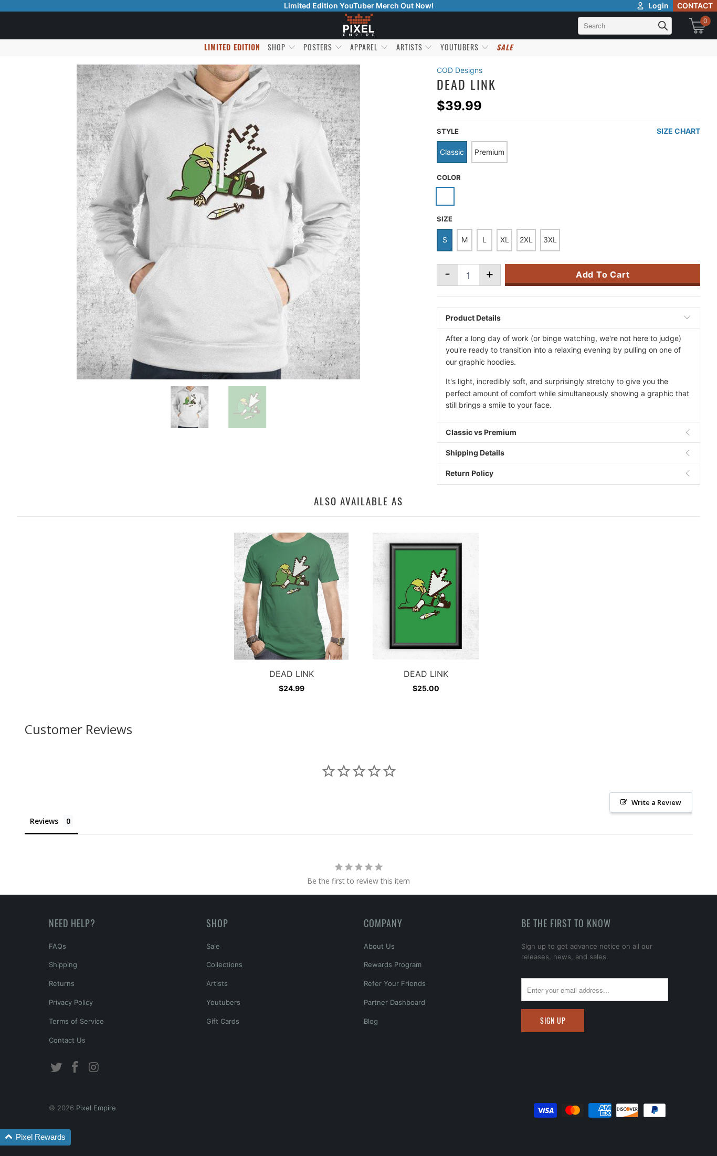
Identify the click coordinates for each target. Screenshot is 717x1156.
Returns (62, 983)
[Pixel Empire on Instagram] (94, 1067)
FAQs (57, 946)
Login (658, 5)
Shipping (63, 964)
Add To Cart (603, 274)
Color (449, 177)
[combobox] (625, 26)
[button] (35, 1137)
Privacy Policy (71, 1002)
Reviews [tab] (44, 821)
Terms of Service (76, 1021)
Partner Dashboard (394, 1002)
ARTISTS (410, 46)
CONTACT (695, 5)
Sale (213, 946)
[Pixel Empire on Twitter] (57, 1067)
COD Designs (459, 70)
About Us (379, 946)
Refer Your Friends (395, 983)
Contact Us (67, 1040)
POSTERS (318, 46)
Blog (371, 1021)
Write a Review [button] (656, 802)
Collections (224, 964)
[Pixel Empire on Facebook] (75, 1067)
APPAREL (365, 46)
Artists (217, 983)
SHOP (278, 46)
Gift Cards (222, 1021)
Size (444, 219)
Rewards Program (392, 964)
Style (448, 131)
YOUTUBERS (460, 46)
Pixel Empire (96, 1108)
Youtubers (223, 1002)
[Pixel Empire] (358, 25)
